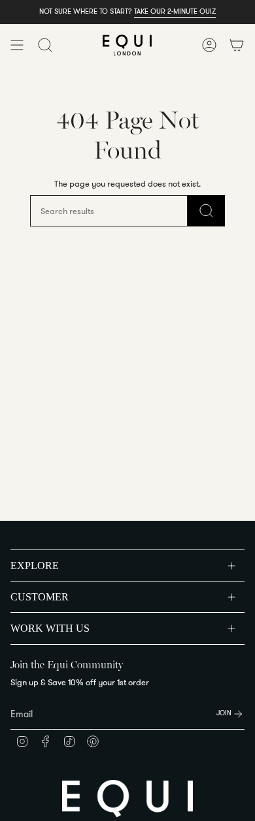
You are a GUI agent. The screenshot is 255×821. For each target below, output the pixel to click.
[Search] (206, 210)
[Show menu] (17, 45)
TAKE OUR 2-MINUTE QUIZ (175, 11)
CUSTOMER (39, 596)
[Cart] (236, 45)
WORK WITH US (50, 628)
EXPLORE (34, 565)
